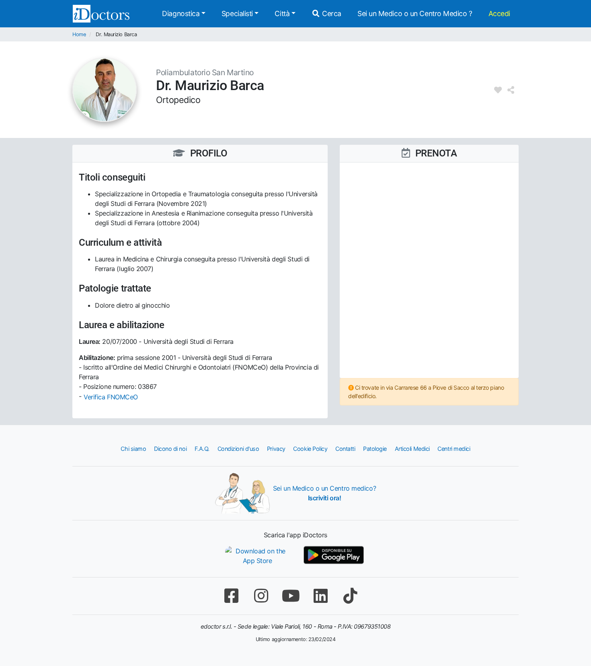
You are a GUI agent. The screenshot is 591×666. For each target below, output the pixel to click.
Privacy (276, 448)
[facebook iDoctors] (231, 596)
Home (79, 34)
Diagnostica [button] (180, 13)
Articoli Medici (412, 448)
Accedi (499, 13)
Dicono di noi (170, 448)
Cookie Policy (310, 448)
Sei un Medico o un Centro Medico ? (414, 13)
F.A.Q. (202, 448)
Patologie (375, 448)
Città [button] (282, 13)
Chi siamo (133, 448)
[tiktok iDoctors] (350, 596)
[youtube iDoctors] (291, 596)
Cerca (330, 13)
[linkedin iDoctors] (320, 596)
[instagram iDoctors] (261, 596)
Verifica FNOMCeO (111, 397)
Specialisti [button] (237, 13)
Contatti (345, 448)
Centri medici (453, 448)
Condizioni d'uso (238, 448)
